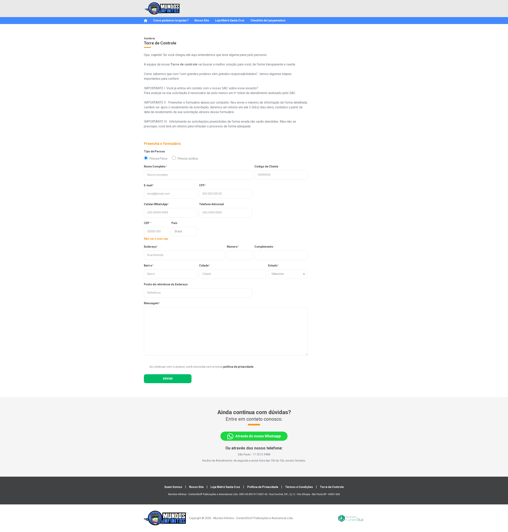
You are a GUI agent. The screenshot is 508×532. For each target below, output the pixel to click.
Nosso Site (201, 20)
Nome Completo (155, 166)
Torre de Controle (332, 487)
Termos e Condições (299, 487)
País (174, 223)
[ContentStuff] (351, 518)
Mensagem (152, 303)
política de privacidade (238, 366)
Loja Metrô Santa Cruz (229, 20)
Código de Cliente (266, 166)
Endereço (151, 246)
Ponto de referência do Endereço (166, 284)
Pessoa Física (158, 158)
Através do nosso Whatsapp (258, 436)
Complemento (263, 246)
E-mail (149, 185)
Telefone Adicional (211, 204)
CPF (202, 185)
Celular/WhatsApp (156, 204)
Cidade (204, 265)
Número (233, 246)
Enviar (168, 378)
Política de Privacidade (262, 487)
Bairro (149, 265)
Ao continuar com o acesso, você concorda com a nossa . (201, 366)
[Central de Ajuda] (163, 8)
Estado (273, 265)
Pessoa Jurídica (188, 158)
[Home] (145, 20)
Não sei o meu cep (156, 238)
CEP (147, 223)
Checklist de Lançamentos (268, 20)
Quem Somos (173, 487)
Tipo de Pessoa (154, 151)
